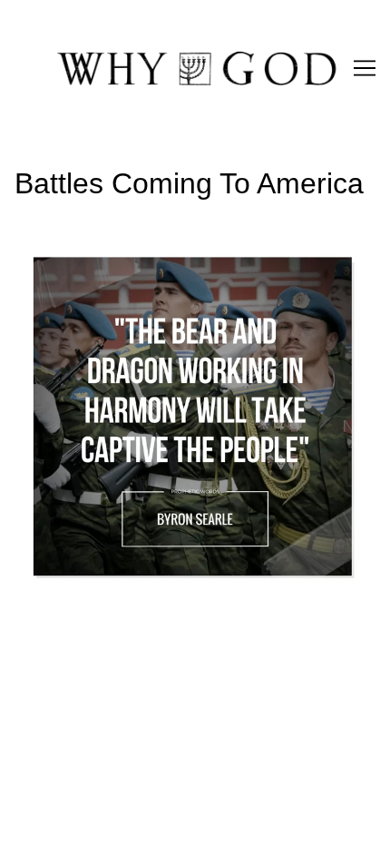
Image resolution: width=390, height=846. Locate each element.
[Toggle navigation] (364, 68)
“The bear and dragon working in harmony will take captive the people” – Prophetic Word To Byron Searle (187, 261)
